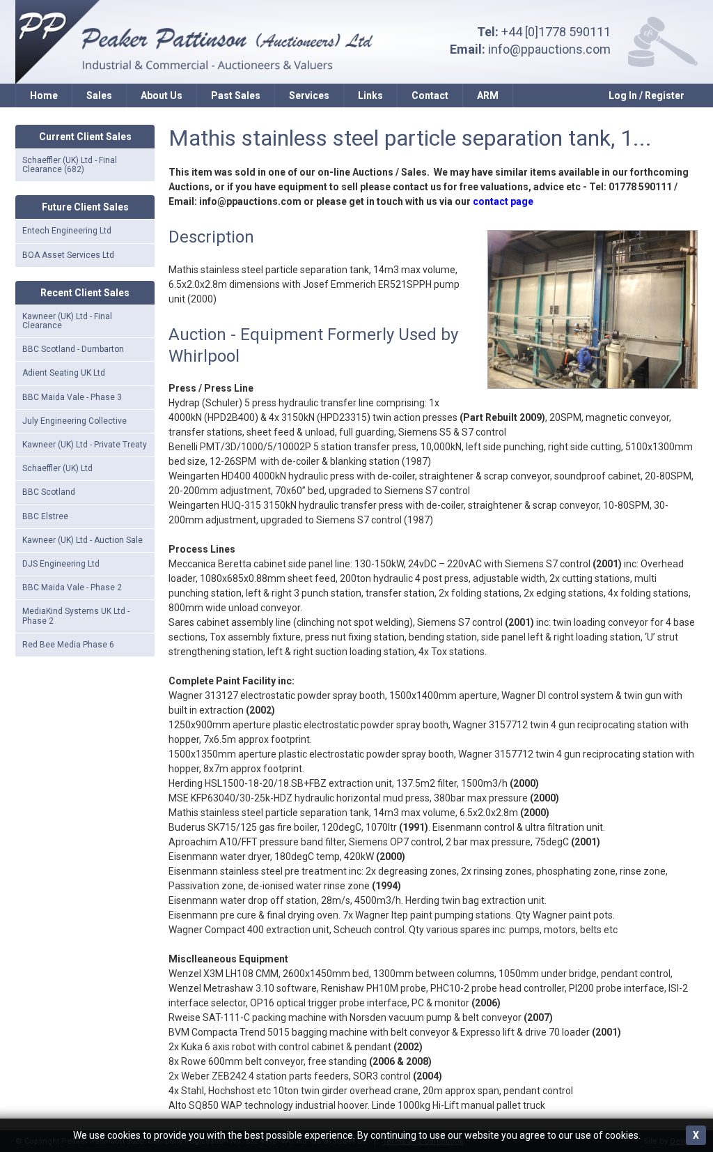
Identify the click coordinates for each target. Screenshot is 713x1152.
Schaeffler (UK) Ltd (57, 468)
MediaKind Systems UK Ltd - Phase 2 (76, 615)
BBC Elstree (45, 516)
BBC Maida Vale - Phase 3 (72, 397)
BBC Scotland (48, 492)
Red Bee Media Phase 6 (68, 645)
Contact (430, 95)
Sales (99, 95)
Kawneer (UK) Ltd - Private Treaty (84, 445)
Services (309, 95)
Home (44, 95)
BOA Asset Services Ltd (68, 255)
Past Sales (235, 95)
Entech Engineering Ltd (66, 231)
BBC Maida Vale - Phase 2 (72, 587)
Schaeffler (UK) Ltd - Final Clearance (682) (69, 164)
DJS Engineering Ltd (61, 564)
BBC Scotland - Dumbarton (73, 349)
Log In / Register (646, 95)
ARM (488, 95)
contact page (503, 201)
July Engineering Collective (74, 421)
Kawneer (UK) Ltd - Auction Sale (82, 540)
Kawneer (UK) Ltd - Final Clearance (67, 321)
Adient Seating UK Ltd (63, 373)
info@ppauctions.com (549, 49)
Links (370, 95)
